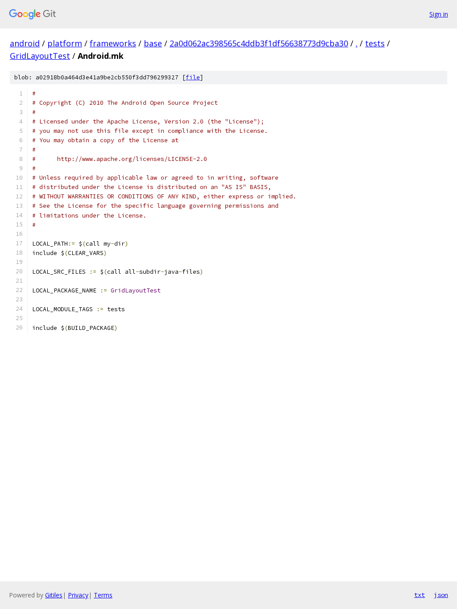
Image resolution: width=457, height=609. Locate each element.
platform (64, 43)
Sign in (438, 14)
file (193, 77)
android (25, 43)
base (153, 43)
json (441, 595)
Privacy (78, 595)
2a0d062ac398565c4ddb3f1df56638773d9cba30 (259, 43)
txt (419, 595)
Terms (103, 595)
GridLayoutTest (40, 55)
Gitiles (53, 595)
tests (375, 43)
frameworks (113, 43)
